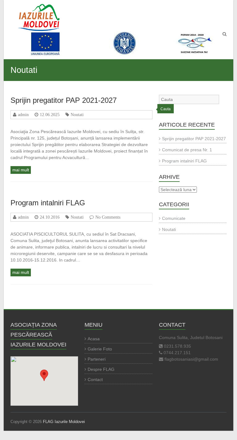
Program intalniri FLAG (47, 203)
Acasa (94, 338)
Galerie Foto (100, 348)
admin (23, 114)
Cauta (165, 109)
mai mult (20, 169)
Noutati (77, 114)
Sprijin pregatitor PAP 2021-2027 (63, 100)
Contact (95, 379)
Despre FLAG (101, 369)
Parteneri (97, 359)
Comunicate (173, 218)
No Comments (107, 217)
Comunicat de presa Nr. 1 (187, 149)
